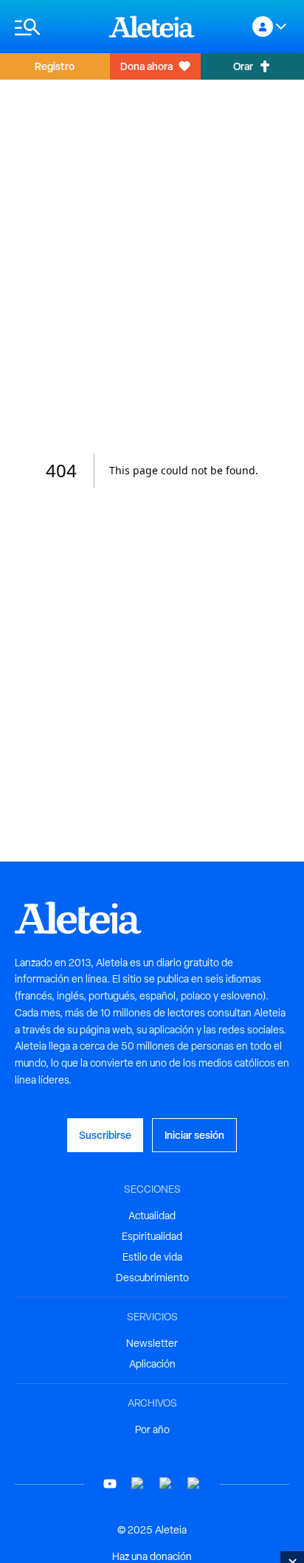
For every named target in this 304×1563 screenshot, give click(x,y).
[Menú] (54, 26)
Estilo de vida (152, 1257)
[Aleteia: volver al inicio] (152, 26)
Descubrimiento (152, 1277)
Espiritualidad (152, 1236)
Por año (152, 1429)
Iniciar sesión (194, 1135)
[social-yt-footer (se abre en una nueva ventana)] (110, 1483)
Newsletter (152, 1343)
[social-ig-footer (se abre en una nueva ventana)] (194, 1483)
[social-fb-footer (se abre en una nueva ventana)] (138, 1483)
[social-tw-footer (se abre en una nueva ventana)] (166, 1483)
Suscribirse (105, 1135)
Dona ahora (146, 66)
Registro (55, 66)
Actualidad (152, 1215)
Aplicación (152, 1363)
